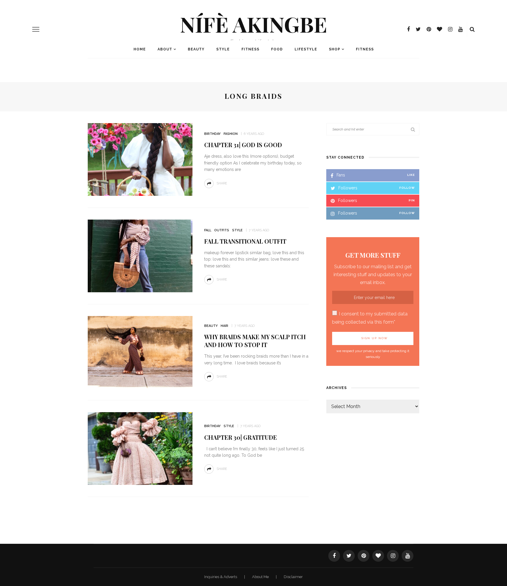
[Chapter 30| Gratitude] (140, 448)
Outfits (221, 230)
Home (139, 49)
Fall (207, 230)
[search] (472, 29)
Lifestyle (306, 49)
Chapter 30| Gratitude (240, 437)
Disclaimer (293, 577)
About (165, 49)
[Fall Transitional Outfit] (140, 255)
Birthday (212, 134)
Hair (224, 326)
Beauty (196, 49)
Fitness (250, 49)
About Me (261, 577)
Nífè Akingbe (253, 24)
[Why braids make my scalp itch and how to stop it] (140, 352)
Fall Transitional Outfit (245, 241)
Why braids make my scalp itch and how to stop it (255, 341)
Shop (334, 49)
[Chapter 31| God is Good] (140, 159)
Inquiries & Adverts (221, 577)
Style (223, 49)
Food (277, 49)
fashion (231, 134)
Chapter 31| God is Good (243, 145)
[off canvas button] (35, 29)
